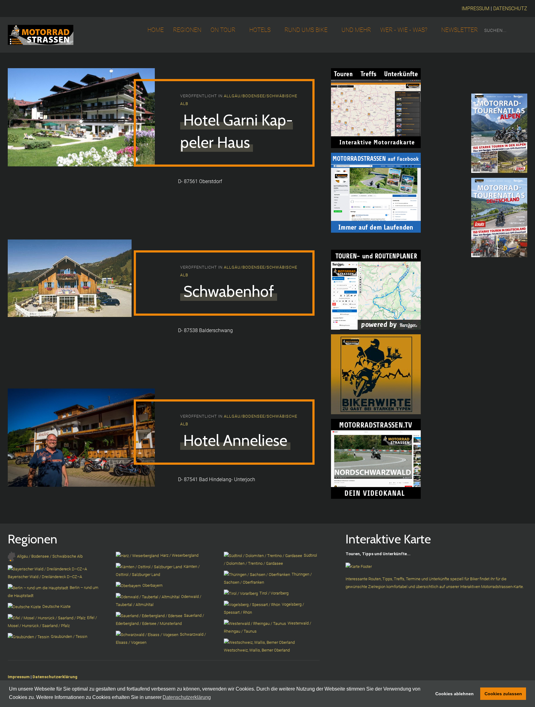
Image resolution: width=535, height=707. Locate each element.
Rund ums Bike (306, 30)
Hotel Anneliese (235, 440)
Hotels (260, 30)
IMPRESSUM (475, 8)
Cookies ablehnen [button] (454, 693)
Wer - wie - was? (403, 30)
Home (155, 30)
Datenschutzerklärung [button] (187, 697)
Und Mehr (356, 30)
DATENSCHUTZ (510, 8)
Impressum (19, 676)
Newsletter (459, 30)
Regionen (187, 30)
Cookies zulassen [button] (503, 693)
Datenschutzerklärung (55, 676)
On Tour (223, 30)
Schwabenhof (228, 291)
